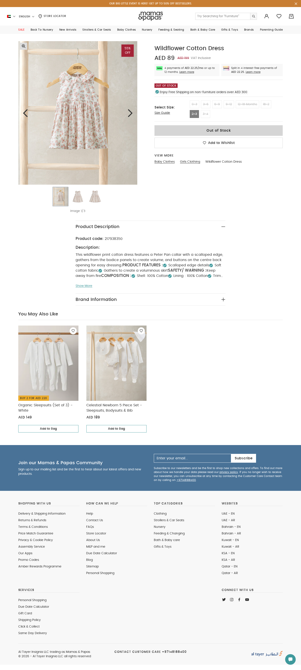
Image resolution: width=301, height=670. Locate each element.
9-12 (229, 104)
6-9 (217, 104)
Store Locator (54, 16)
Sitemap (92, 566)
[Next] (130, 113)
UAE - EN (228, 513)
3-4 (205, 114)
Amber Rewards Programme (39, 566)
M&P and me (95, 546)
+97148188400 (186, 480)
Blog (89, 559)
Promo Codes (28, 559)
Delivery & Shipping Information (42, 513)
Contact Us (94, 520)
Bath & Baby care (167, 540)
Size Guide (162, 112)
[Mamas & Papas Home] (150, 16)
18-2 (266, 104)
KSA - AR (228, 559)
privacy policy (228, 472)
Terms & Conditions (33, 526)
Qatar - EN (230, 566)
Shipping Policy (29, 620)
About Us (93, 540)
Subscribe (244, 458)
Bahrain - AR (231, 533)
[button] (21, 30)
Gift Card (25, 613)
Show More (84, 285)
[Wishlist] (73, 330)
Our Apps (25, 553)
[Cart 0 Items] (291, 16)
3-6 (205, 104)
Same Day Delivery (32, 633)
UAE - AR (228, 520)
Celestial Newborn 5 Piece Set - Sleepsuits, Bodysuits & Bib (114, 407)
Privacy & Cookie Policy (35, 540)
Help (89, 513)
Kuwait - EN (230, 540)
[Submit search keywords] (253, 16)
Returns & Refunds (32, 520)
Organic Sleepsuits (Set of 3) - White (45, 407)
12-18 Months (247, 104)
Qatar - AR (230, 573)
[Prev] (25, 113)
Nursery (159, 526)
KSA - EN (228, 553)
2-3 (194, 114)
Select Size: (164, 107)
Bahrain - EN (231, 526)
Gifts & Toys (162, 546)
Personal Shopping (100, 573)
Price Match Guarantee (35, 533)
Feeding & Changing (169, 533)
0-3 (194, 104)
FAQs (90, 526)
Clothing (160, 513)
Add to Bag (48, 428)
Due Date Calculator (101, 553)
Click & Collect (29, 626)
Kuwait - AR (230, 546)
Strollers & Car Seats (169, 520)
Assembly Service (31, 546)
